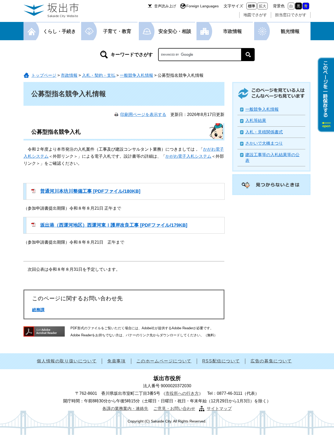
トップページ (43, 75)
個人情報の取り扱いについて (67, 361)
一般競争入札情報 (136, 75)
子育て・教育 (117, 31)
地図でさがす (255, 15)
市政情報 (232, 31)
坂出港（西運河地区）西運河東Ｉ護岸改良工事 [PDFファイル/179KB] (113, 225)
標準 (251, 6)
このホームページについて (164, 361)
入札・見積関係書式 (264, 132)
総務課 (38, 310)
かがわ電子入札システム (188, 156)
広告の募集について (271, 361)
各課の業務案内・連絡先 (125, 408)
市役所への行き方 (182, 393)
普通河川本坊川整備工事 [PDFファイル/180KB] (90, 191)
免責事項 (116, 361)
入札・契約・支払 (98, 75)
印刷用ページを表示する (143, 114)
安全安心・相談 (174, 31)
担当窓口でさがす (290, 15)
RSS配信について (221, 361)
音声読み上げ (165, 6)
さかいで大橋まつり (264, 143)
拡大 (262, 6)
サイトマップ (219, 408)
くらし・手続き (59, 31)
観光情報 (290, 31)
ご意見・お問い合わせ (174, 408)
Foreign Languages (202, 6)
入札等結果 (255, 120)
